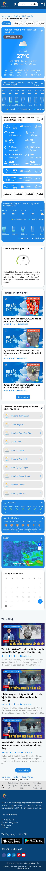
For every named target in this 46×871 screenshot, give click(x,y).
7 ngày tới (41, 194)
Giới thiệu (6, 867)
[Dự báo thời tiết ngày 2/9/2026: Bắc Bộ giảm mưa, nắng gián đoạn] (23, 306)
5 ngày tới (29, 194)
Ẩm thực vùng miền (9, 822)
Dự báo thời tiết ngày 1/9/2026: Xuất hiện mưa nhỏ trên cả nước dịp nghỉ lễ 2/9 (22, 353)
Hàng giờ (18, 23)
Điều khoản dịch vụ (23, 869)
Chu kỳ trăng (13, 518)
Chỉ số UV (11, 502)
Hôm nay (6, 23)
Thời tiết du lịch (7, 820)
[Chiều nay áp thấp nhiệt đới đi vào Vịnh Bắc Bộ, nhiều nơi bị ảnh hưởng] (23, 679)
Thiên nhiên (6, 825)
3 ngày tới (18, 194)
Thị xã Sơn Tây (27, 16)
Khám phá (14, 867)
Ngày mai (29, 23)
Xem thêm (23, 397)
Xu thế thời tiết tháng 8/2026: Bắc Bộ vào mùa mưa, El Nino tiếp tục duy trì (21, 745)
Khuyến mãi (23, 867)
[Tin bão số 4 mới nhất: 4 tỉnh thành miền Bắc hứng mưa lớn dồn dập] (23, 634)
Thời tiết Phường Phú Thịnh (16, 19)
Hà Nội (15, 16)
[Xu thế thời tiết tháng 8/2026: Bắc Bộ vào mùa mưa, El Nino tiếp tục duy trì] (23, 728)
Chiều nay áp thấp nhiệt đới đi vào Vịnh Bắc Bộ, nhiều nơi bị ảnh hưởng (22, 697)
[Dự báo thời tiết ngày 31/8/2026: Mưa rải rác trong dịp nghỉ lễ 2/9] (23, 372)
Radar (6, 538)
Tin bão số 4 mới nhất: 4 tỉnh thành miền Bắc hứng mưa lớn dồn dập (22, 651)
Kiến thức (5, 827)
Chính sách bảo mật (35, 867)
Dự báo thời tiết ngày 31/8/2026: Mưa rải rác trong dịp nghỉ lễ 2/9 (21, 386)
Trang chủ (5, 16)
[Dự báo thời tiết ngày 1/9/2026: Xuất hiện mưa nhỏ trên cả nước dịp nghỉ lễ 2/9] (23, 338)
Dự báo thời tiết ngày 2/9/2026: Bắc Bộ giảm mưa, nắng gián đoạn (22, 320)
